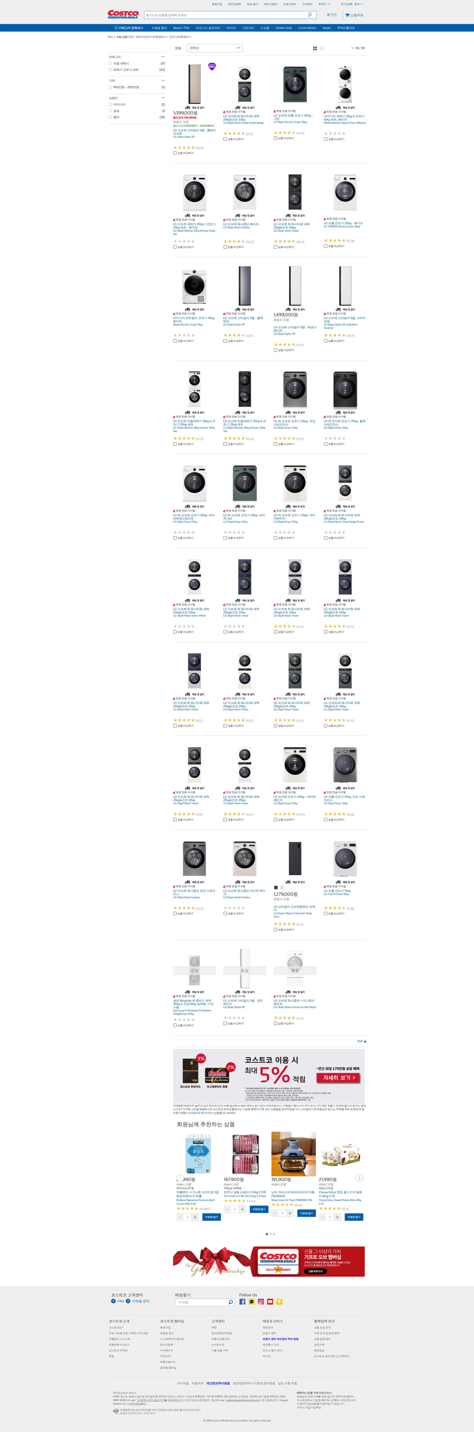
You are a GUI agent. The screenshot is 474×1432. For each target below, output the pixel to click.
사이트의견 (217, 1344)
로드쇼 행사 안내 (272, 1350)
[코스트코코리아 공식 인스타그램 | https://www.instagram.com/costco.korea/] (261, 1303)
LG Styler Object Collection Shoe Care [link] (293, 915)
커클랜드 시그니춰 (119, 1339)
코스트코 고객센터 (127, 1294)
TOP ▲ (362, 1041)
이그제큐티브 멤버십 (172, 1339)
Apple (327, 28)
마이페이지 (166, 1350)
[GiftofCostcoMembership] (269, 1274)
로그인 (332, 14)
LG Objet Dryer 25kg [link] (286, 427)
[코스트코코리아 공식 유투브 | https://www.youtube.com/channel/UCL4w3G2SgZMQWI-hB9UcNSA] (270, 1303)
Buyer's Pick (181, 28)
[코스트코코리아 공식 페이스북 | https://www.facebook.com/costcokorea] (242, 1303)
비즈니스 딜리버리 (208, 28)
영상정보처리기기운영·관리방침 (254, 1383)
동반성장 (319, 1350)
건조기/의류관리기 (180, 37)
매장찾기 (183, 1294)
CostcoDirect (307, 28)
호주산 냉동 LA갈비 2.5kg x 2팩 (245, 1192)
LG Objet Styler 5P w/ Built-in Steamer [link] (341, 326)
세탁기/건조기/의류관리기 (151, 37)
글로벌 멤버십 (168, 1367)
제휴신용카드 (168, 1362)
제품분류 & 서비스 (119, 1344)
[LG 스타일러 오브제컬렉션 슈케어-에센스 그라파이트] (276, 887)
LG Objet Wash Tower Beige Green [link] (344, 521)
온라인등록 (166, 1344)
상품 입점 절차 (322, 1339)
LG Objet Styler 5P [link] (184, 136)
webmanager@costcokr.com (242, 1400)
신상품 (265, 28)
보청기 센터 (269, 1333)
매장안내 (268, 1327)
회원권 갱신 (167, 1333)
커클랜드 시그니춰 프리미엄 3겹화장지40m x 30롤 (197, 1194)
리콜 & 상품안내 (220, 1339)
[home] (123, 14)
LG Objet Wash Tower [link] (286, 230)
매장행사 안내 (271, 1344)
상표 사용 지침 (287, 1383)
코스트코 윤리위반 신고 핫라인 (331, 1356)
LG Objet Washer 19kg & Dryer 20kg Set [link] (194, 429)
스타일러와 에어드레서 (200, 1112)
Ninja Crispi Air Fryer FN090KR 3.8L (292, 1200)
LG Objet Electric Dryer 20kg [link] (290, 122)
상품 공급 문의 (322, 1327)
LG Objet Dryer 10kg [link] (335, 803)
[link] (194, 103)
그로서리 (248, 28)
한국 (357, 4)
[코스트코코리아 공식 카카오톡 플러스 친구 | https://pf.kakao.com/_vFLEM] (252, 1303)
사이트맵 (183, 1383)
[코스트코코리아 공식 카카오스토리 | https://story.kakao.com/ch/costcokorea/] (279, 1303)
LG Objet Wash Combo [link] (236, 227)
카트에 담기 (211, 1217)
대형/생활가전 (124, 37)
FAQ (213, 1327)
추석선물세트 (346, 28)
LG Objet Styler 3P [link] (234, 1007)
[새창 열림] (116, 1412)
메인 (110, 37)
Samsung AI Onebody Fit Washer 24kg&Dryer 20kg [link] (192, 1012)
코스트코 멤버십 (172, 1321)
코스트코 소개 (119, 1321)
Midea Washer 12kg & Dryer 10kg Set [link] (345, 122)
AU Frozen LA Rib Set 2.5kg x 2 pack (245, 1196)
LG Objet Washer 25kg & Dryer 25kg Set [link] (194, 232)
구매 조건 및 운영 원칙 (327, 1333)
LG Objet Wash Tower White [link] (189, 615)
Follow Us (248, 1294)
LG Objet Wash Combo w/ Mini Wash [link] (295, 1007)
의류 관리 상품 (267, 1109)
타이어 (231, 28)
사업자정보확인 (137, 1403)
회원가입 (165, 1327)
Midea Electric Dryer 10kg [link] (188, 324)
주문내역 (165, 1356)
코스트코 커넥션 (118, 1350)
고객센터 (218, 1321)
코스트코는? (116, 1327)
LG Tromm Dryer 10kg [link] (336, 894)
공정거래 (319, 1344)
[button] (312, 15)
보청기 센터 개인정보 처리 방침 (281, 1339)
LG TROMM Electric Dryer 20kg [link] (342, 226)
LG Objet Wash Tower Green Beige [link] (243, 122)
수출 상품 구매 (219, 1350)
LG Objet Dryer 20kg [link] (286, 803)
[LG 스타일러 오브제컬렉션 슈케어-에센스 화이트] (282, 887)
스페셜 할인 (159, 28)
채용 (111, 1356)
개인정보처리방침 (218, 1383)
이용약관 (197, 1383)
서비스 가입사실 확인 (309, 1407)
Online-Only (284, 28)
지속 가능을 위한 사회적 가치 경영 (128, 1333)
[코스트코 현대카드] (269, 1102)
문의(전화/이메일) (221, 1333)
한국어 (322, 4)
